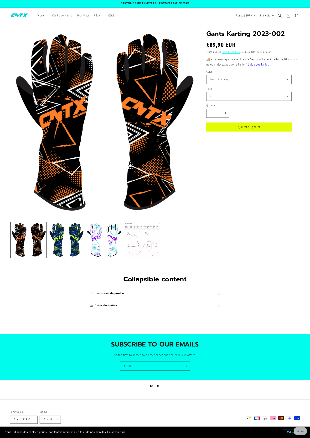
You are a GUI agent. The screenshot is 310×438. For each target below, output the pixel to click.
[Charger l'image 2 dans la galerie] (66, 240)
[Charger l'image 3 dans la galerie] (104, 240)
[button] (99, 16)
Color (209, 71)
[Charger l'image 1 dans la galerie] (28, 240)
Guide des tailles (258, 64)
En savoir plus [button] (116, 432)
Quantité (211, 105)
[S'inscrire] (185, 366)
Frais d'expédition (231, 52)
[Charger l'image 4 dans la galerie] (142, 240)
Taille (209, 88)
